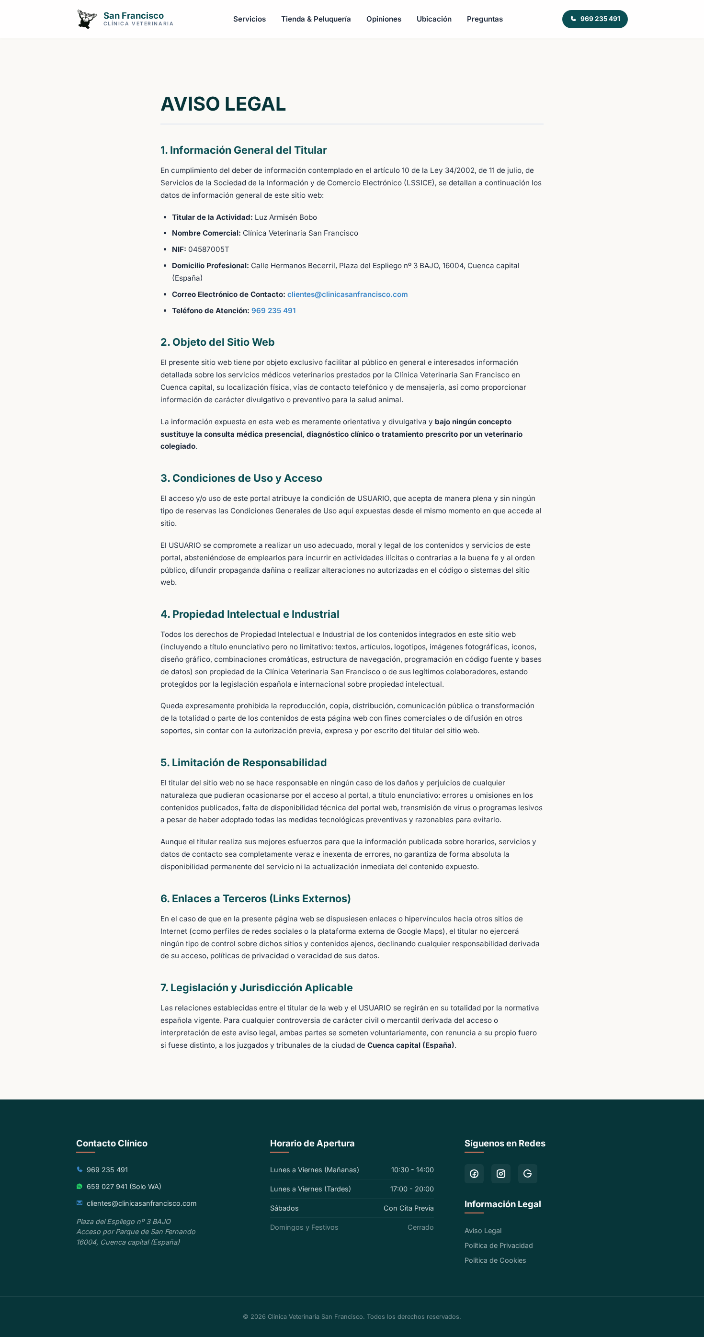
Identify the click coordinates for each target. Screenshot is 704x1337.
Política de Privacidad (499, 1245)
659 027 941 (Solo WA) (124, 1186)
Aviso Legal (483, 1230)
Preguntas (485, 18)
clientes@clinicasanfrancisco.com (347, 294)
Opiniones (383, 18)
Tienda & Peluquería (316, 18)
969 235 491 (273, 310)
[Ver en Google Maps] (527, 1173)
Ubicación (434, 18)
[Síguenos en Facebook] (474, 1173)
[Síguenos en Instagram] (501, 1173)
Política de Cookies (495, 1260)
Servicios (249, 18)
